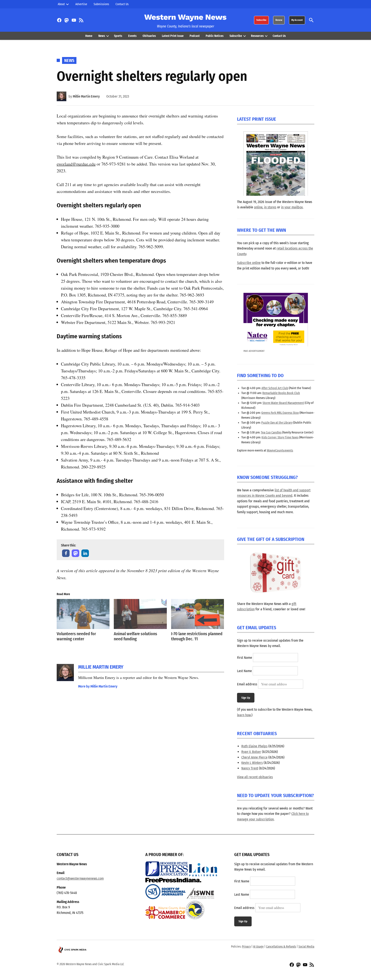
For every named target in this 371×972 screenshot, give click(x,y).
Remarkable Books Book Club (281, 393)
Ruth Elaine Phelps (254, 746)
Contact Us (122, 4)
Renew (278, 20)
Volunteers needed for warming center (76, 636)
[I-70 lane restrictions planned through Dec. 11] (197, 614)
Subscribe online (249, 263)
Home (88, 36)
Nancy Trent (249, 768)
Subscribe (261, 20)
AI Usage (258, 946)
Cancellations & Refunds (281, 946)
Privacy (246, 946)
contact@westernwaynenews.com (80, 878)
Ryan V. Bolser (251, 752)
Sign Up (245, 697)
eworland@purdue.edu (76, 164)
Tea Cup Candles (271, 432)
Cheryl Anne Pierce (254, 757)
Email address (247, 684)
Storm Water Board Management (283, 403)
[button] (66, 553)
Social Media (306, 946)
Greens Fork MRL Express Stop (280, 413)
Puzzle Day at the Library (276, 422)
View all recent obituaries (255, 777)
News (101, 36)
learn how (244, 715)
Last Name (244, 671)
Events (132, 36)
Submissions (101, 4)
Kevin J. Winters (252, 763)
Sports (118, 36)
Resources (257, 36)
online (258, 207)
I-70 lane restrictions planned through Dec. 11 (196, 636)
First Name (244, 658)
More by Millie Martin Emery (97, 686)
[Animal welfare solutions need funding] (140, 614)
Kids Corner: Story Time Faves (280, 437)
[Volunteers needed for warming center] (83, 614)
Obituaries (149, 36)
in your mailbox (292, 207)
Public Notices (215, 36)
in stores (270, 207)
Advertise (81, 4)
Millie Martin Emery (86, 96)
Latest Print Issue (173, 36)
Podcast (195, 36)
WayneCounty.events (280, 450)
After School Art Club (275, 388)
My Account (297, 20)
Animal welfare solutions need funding (135, 636)
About (61, 4)
